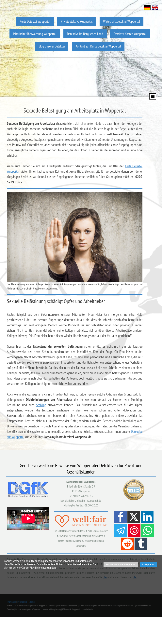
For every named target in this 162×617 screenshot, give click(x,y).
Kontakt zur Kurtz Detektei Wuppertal (98, 46)
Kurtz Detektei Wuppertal (35, 21)
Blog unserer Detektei (52, 46)
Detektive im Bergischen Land (85, 34)
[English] (155, 7)
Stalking (41, 405)
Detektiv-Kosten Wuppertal (130, 34)
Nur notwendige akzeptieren (120, 564)
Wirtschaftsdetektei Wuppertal (121, 21)
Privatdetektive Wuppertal (76, 21)
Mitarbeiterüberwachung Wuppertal (34, 34)
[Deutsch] (147, 7)
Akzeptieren (148, 564)
